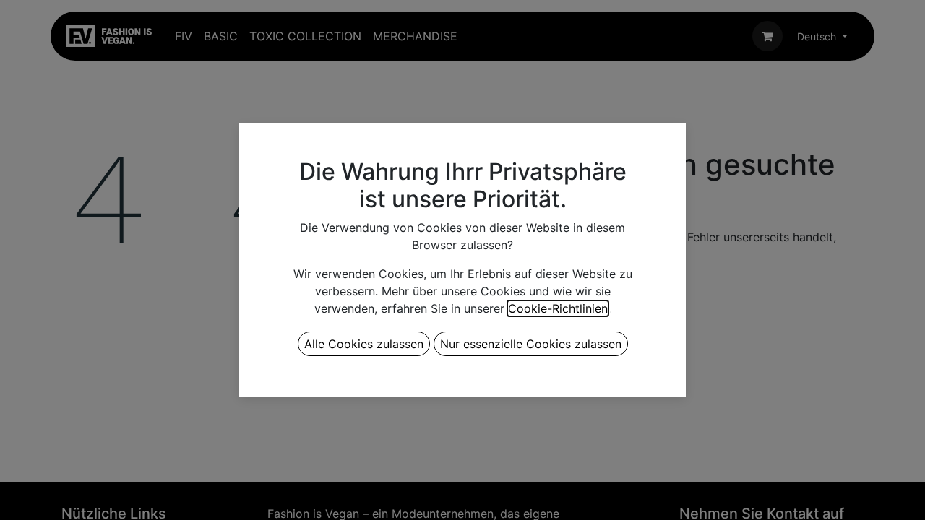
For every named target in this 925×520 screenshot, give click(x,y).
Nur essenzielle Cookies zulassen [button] (530, 344)
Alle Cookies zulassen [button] (363, 344)
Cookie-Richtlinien (558, 308)
